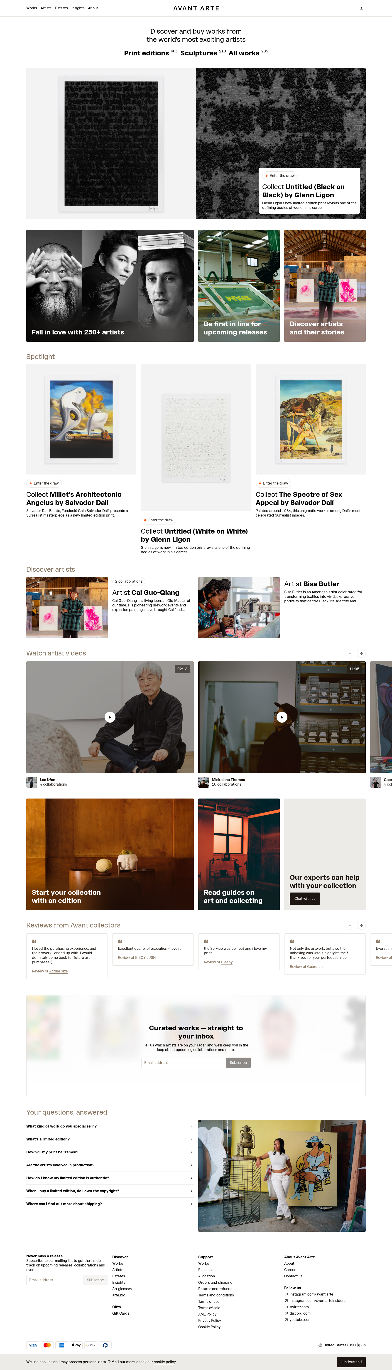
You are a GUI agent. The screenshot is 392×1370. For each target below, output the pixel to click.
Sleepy (227, 962)
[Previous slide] (350, 653)
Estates (61, 8)
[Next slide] (361, 653)
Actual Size (58, 971)
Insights (77, 8)
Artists (46, 8)
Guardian (315, 966)
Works (31, 8)
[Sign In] (361, 8)
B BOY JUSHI (146, 957)
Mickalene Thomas (228, 780)
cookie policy (164, 1362)
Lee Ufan (47, 780)
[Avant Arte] (196, 8)
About (93, 8)
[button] (110, 717)
